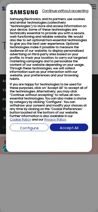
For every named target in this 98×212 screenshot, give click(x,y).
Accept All (69, 128)
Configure (29, 128)
